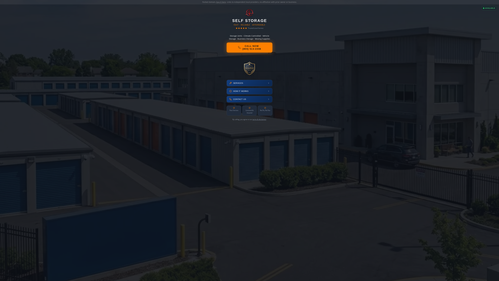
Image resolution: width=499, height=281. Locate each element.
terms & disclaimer (259, 119)
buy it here (221, 2)
